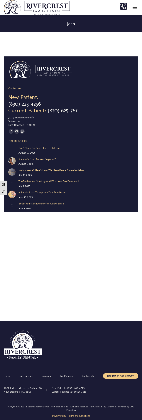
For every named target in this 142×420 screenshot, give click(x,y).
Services (46, 376)
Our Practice (26, 376)
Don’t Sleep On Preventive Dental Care (39, 148)
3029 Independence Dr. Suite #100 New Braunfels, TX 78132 (23, 390)
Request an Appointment (120, 375)
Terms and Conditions (79, 416)
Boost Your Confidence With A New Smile (41, 203)
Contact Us (88, 376)
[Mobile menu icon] (134, 7)
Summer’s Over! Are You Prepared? (37, 159)
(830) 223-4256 (24, 103)
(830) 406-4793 (76, 388)
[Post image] (12, 150)
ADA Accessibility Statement (103, 406)
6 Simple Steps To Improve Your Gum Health (42, 192)
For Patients (66, 376)
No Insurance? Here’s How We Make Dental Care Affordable (51, 170)
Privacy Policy (59, 416)
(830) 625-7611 (63, 110)
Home (7, 376)
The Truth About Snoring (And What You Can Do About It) (49, 181)
